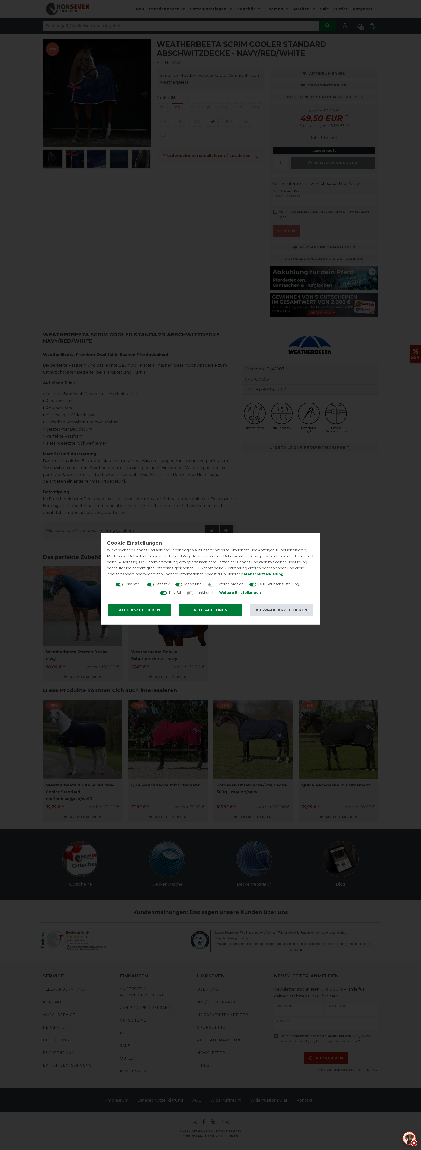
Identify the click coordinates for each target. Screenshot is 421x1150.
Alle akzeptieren (139, 610)
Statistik (163, 584)
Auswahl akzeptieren (281, 610)
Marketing (193, 584)
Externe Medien (230, 584)
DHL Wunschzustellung (278, 584)
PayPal (175, 592)
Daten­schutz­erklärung (262, 574)
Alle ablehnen (210, 610)
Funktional (204, 592)
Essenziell (133, 584)
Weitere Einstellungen (240, 592)
